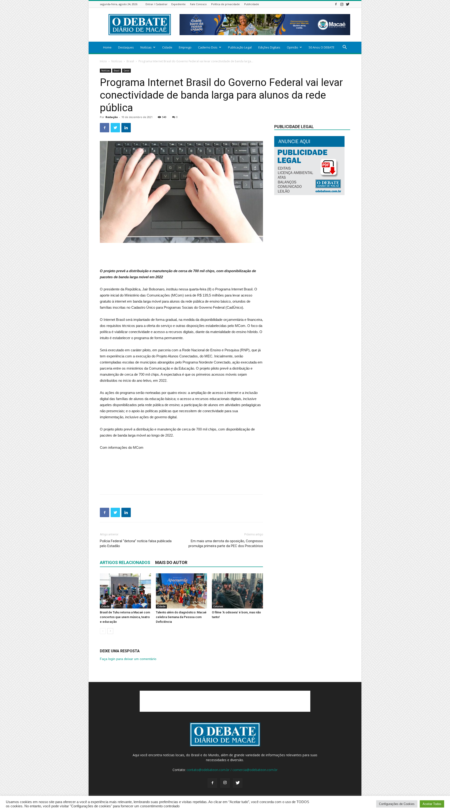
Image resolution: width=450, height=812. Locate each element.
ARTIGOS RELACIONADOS (125, 562)
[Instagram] (341, 4)
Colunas (218, 606)
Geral (126, 70)
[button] (344, 47)
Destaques (126, 47)
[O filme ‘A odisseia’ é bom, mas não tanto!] (237, 590)
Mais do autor (171, 562)
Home (107, 47)
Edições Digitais (269, 47)
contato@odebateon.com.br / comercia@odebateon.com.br (232, 770)
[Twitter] (347, 4)
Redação (111, 117)
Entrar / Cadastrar (157, 4)
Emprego (185, 47)
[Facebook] (335, 4)
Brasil (130, 61)
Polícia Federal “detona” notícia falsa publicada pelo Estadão (136, 543)
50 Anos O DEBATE (321, 47)
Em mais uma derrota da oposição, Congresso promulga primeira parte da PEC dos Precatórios (225, 543)
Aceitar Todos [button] (432, 804)
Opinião (292, 47)
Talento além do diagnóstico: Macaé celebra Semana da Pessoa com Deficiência (181, 617)
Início (103, 61)
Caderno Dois (208, 47)
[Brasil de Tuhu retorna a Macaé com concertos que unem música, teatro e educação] (125, 590)
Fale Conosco (198, 4)
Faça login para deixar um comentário (128, 659)
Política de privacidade (225, 4)
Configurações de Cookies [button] (397, 804)
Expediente (178, 4)
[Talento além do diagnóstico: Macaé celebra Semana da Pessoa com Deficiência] (181, 590)
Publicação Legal (240, 47)
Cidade (167, 47)
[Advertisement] (181, 256)
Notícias (146, 47)
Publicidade (251, 4)
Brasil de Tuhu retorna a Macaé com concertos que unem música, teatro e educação (125, 617)
